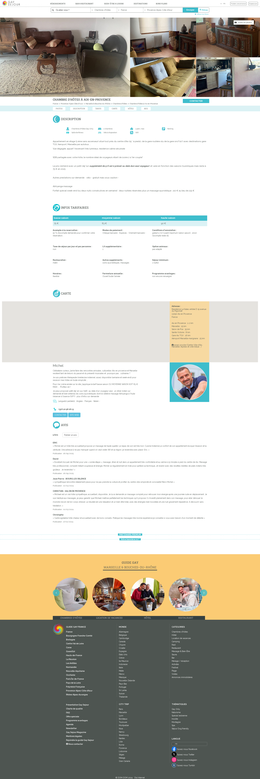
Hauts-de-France (74, 655)
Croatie (122, 648)
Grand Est (70, 651)
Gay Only (176, 709)
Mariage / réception (180, 661)
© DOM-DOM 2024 (124, 778)
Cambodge (124, 638)
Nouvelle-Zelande (127, 680)
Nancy (121, 732)
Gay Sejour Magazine (76, 732)
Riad (174, 645)
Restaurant (176, 648)
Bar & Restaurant (84, 3)
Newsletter (71, 728)
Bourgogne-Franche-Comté (79, 636)
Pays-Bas (123, 684)
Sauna (174, 654)
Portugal (122, 687)
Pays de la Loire (73, 683)
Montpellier (124, 725)
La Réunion (71, 659)
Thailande (123, 697)
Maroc (121, 674)
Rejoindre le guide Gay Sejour (80, 740)
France (55, 104)
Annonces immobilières (182, 677)
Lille (121, 742)
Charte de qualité (74, 709)
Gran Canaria (124, 761)
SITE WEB (74, 415)
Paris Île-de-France (75, 679)
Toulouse (123, 722)
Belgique (123, 635)
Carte (114, 108)
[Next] (254, 392)
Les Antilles (71, 663)
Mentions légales (74, 736)
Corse (69, 647)
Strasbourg (124, 735)
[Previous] (5, 392)
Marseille (123, 712)
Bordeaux (123, 719)
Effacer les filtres (203, 14)
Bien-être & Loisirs (114, 3)
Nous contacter (75, 744)
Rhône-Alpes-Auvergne (77, 695)
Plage (174, 671)
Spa (173, 725)
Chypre (122, 645)
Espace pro (253, 4)
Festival (175, 667)
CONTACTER (196, 101)
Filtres (205, 10)
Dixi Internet (139, 778)
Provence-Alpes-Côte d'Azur (71, 104)
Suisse (121, 693)
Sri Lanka (123, 690)
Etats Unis (123, 654)
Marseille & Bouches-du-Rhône (97, 104)
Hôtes (131, 108)
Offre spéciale (72, 716)
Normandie (71, 667)
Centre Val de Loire (75, 643)
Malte (121, 671)
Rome (121, 745)
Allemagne (123, 632)
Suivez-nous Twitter (185, 755)
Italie (121, 667)
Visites (174, 674)
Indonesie (123, 664)
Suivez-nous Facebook (187, 749)
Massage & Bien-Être (181, 651)
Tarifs (98, 108)
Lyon (121, 716)
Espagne (122, 651)
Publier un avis (70, 435)
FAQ (68, 713)
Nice (121, 729)
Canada (122, 641)
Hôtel (174, 635)
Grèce (121, 658)
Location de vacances (181, 638)
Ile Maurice (123, 661)
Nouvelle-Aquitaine (75, 671)
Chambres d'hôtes (120, 104)
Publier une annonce (238, 4)
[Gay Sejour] (11, 3)
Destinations (140, 3)
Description (79, 108)
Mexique (122, 677)
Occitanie (70, 675)
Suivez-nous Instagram (187, 760)
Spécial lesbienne (179, 716)
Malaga (122, 758)
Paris (121, 709)
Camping (176, 641)
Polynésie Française (75, 687)
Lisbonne (123, 751)
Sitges (121, 755)
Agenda (69, 724)
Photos (59, 108)
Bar (173, 658)
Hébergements (57, 3)
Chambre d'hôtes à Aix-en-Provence (143, 104)
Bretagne (70, 640)
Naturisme (176, 712)
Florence (123, 748)
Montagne (176, 722)
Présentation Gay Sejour (77, 705)
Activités (175, 664)
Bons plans (161, 3)
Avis (146, 108)
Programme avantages (77, 720)
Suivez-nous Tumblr (186, 765)
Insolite (175, 719)
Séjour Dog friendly (180, 729)
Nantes (122, 738)
